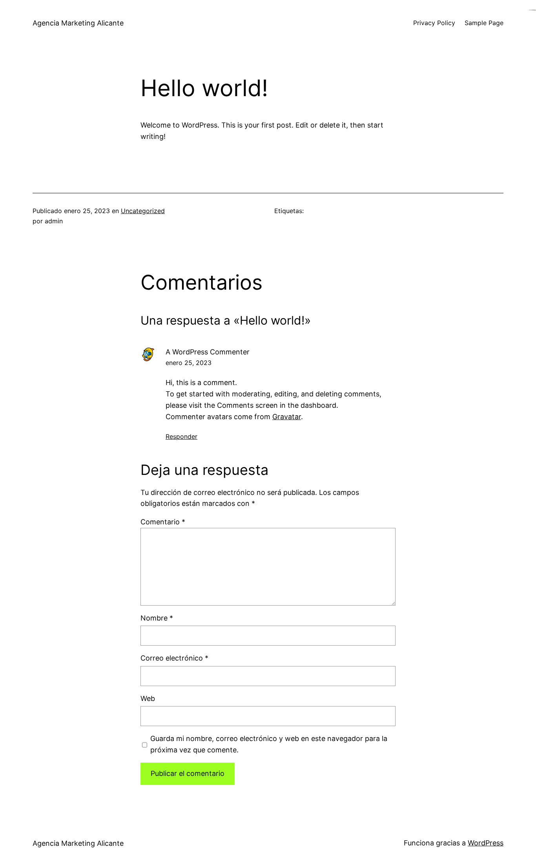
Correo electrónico (174, 658)
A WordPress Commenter (208, 352)
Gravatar (286, 417)
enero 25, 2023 (188, 363)
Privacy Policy (434, 23)
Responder (181, 436)
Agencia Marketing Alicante (78, 23)
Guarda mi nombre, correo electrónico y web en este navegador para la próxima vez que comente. (268, 744)
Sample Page (484, 23)
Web (147, 698)
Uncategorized (143, 211)
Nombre (156, 618)
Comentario (162, 522)
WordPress (485, 843)
